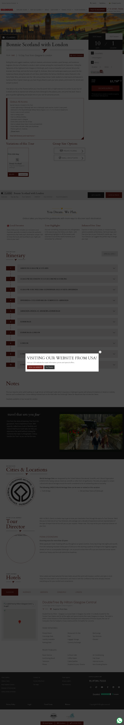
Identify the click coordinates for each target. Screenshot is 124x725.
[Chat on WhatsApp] (119, 720)
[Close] (100, 352)
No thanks (49, 367)
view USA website (35, 367)
